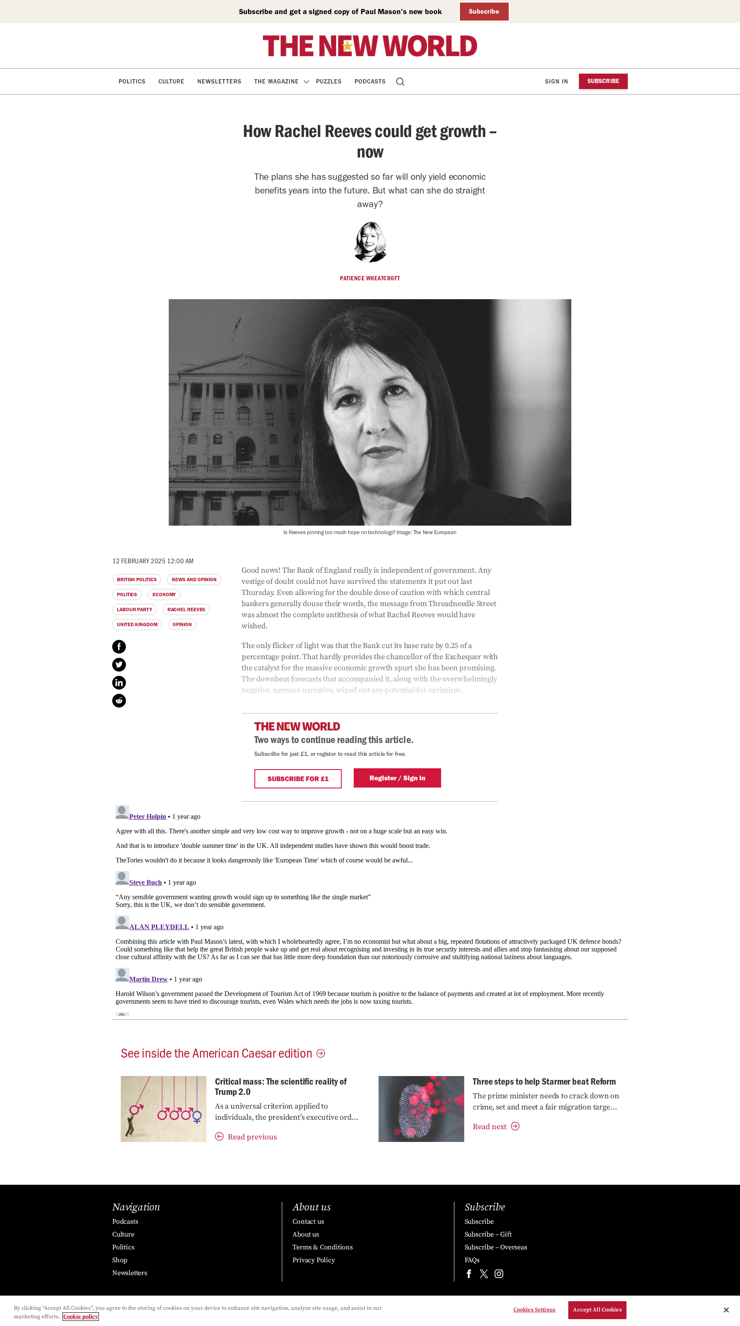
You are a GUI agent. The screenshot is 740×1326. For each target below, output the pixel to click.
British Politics (136, 580)
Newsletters (219, 81)
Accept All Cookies (597, 1309)
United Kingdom (137, 624)
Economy (164, 595)
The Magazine (276, 81)
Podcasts (370, 81)
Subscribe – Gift (488, 1234)
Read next (490, 1127)
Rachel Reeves (186, 609)
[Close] (726, 1309)
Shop (119, 1260)
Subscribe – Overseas (496, 1247)
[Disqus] (370, 909)
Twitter (119, 665)
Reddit (119, 701)
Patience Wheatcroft (370, 278)
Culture (171, 81)
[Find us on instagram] (499, 1276)
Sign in (556, 81)
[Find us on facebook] (469, 1276)
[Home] (370, 45)
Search (401, 81)
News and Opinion (194, 580)
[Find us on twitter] (484, 1276)
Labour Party (134, 609)
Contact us (308, 1221)
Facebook (119, 647)
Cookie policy (80, 1316)
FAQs (472, 1260)
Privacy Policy (313, 1260)
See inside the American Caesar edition (216, 1052)
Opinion (182, 624)
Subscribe (484, 11)
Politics (132, 81)
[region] (370, 1311)
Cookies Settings (534, 1309)
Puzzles (329, 81)
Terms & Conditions (322, 1247)
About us (305, 1234)
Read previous (252, 1137)
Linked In (119, 683)
